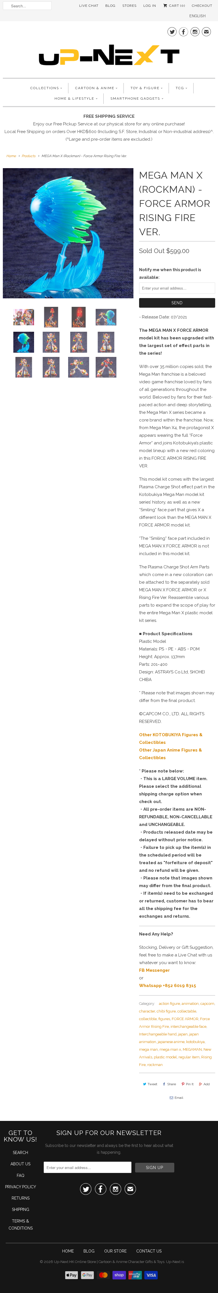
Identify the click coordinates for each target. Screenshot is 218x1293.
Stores (129, 6)
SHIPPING (20, 1209)
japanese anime (171, 1042)
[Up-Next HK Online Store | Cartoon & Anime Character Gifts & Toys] (109, 48)
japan (183, 1034)
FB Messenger (154, 970)
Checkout (202, 6)
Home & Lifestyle (74, 98)
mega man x (170, 1049)
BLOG (89, 1251)
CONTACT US (149, 1251)
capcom (207, 1003)
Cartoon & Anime (94, 88)
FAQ (20, 1175)
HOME (68, 1251)
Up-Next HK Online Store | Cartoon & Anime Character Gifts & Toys (109, 1262)
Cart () (176, 6)
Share (171, 1084)
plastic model (165, 1057)
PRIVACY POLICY (20, 1187)
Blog (110, 6)
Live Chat (88, 6)
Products (28, 156)
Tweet (152, 1084)
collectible (148, 1019)
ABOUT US (20, 1164)
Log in (149, 6)
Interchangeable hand (158, 1034)
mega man (148, 1049)
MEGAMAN (192, 1049)
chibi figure (166, 1011)
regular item (189, 1057)
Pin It (190, 1084)
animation (190, 1003)
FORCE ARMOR (185, 1019)
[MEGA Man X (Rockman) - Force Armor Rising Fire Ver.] (68, 233)
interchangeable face (188, 1026)
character (147, 1011)
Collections (44, 88)
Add (207, 1084)
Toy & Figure (145, 88)
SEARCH (20, 1152)
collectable (186, 1011)
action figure (169, 1003)
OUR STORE (115, 1251)
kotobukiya (195, 1042)
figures (164, 1019)
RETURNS (21, 1198)
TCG (180, 88)
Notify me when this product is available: (170, 273)
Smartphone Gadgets (135, 98)
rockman (155, 1065)
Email (179, 1098)
